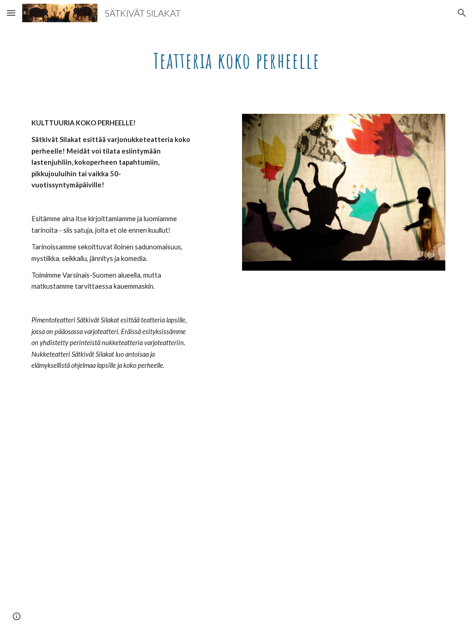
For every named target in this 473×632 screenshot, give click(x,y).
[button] (11, 12)
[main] (237, 58)
